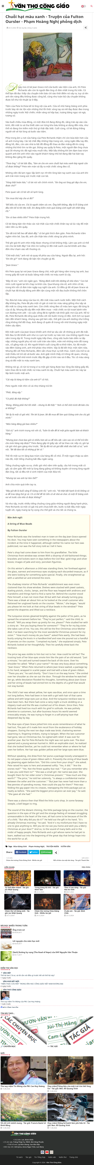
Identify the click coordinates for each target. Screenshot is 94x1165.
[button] (91, 6)
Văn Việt (7, 973)
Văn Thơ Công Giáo (12, 990)
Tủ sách (19, 1157)
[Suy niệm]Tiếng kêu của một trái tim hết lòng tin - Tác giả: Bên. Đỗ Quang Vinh (69, 1087)
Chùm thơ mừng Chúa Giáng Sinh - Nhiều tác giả (47, 912)
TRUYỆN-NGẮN (52, 846)
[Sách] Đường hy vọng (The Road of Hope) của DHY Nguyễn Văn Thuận (45, 952)
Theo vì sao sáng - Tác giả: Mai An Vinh (75, 888)
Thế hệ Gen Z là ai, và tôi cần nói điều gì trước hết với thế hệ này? (28, 975)
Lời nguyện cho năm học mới (26, 941)
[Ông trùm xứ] (6, 933)
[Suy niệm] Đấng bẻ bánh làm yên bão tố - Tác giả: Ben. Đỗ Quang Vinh (68, 1124)
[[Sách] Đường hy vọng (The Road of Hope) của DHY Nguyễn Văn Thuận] (6, 956)
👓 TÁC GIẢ (52, 1046)
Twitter (35, 852)
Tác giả (28, 1157)
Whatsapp (47, 852)
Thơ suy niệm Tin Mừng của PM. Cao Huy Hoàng (20, 1001)
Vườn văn (52, 1157)
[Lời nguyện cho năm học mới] (6, 945)
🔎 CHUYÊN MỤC (8, 1046)
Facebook (22, 852)
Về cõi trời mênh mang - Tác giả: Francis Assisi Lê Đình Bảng (23, 1124)
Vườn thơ (62, 1157)
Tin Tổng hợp (39, 1157)
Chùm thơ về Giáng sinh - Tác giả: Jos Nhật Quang (17, 912)
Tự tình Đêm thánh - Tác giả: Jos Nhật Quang (17, 888)
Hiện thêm (86, 867)
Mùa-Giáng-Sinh (20, 846)
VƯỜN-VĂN (65, 846)
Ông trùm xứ (19, 930)
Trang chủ (73, 1157)
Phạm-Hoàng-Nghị (36, 846)
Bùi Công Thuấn (10, 1007)
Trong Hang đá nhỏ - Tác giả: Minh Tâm (47, 888)
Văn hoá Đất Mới (11, 981)
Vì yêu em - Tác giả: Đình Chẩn (74, 912)
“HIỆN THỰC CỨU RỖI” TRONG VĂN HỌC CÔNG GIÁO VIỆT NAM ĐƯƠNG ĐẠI (32, 984)
